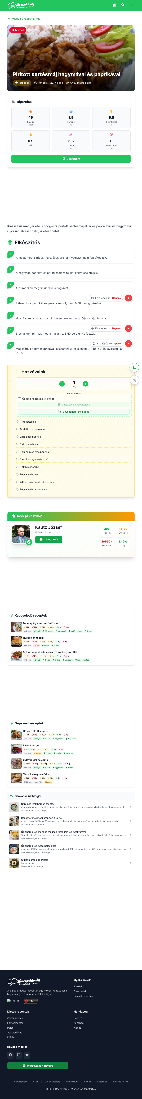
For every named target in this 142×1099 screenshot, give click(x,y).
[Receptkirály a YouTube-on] (27, 1055)
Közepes (78, 1022)
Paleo (10, 1027)
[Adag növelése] (85, 384)
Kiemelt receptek (83, 996)
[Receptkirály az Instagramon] (19, 1055)
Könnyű (78, 1018)
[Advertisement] (71, 195)
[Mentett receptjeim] (114, 5)
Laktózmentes (15, 1022)
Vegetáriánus (14, 1032)
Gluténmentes (15, 1018)
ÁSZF (35, 1081)
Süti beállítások (120, 1081)
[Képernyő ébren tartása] (134, 380)
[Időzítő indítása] (128, 298)
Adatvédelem (20, 1081)
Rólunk (87, 1081)
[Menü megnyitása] (131, 5)
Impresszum (72, 1081)
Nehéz (77, 1027)
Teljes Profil (51, 539)
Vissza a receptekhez (26, 18)
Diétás (10, 1037)
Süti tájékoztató (52, 1081)
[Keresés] (122, 5)
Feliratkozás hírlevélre (40, 1065)
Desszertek (80, 991)
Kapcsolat (102, 1081)
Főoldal (78, 986)
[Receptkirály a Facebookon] (10, 1055)
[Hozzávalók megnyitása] (134, 367)
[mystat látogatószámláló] (14, 1001)
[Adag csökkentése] (62, 384)
